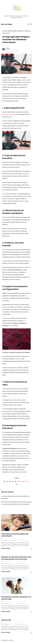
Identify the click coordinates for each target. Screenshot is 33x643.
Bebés (8, 540)
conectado (17, 496)
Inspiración (11, 49)
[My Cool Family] (16, 8)
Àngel (8, 48)
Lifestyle (16, 49)
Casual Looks (6, 620)
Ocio (13, 563)
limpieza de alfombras (10, 114)
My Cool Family (6, 24)
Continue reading (5, 548)
